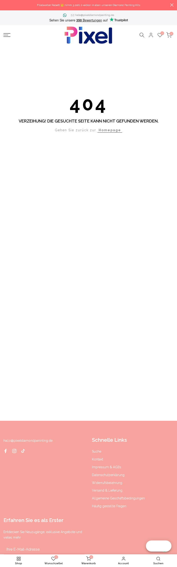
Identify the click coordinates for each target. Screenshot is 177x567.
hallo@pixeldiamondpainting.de (94, 15)
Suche (96, 451)
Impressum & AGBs (106, 467)
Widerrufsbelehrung (107, 483)
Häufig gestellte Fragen (109, 506)
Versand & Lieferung (107, 490)
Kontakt (97, 459)
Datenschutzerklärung (108, 475)
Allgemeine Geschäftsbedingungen (118, 498)
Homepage (110, 130)
